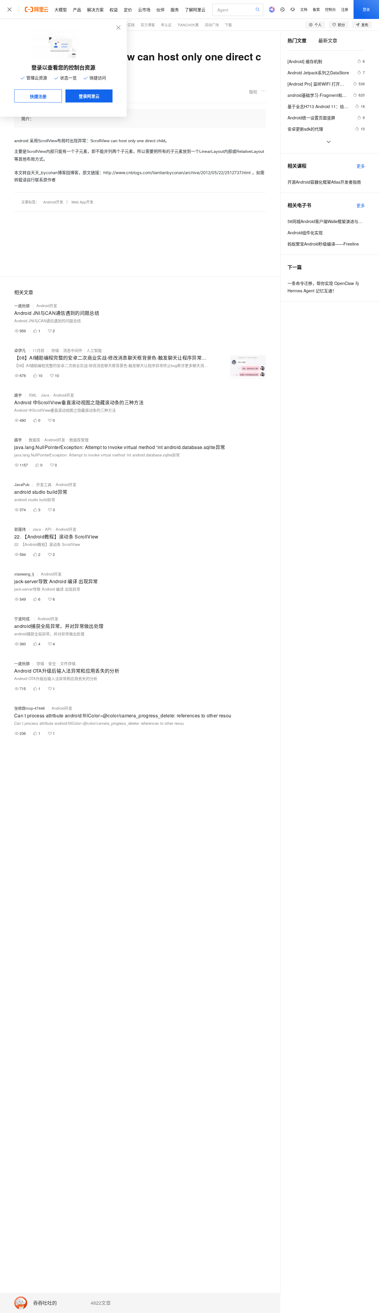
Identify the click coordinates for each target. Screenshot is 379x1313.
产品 (77, 9)
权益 (114, 9)
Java (45, 395)
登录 (366, 9)
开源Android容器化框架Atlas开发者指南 (324, 182)
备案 (316, 9)
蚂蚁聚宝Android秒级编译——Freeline (323, 244)
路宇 (18, 395)
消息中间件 (72, 350)
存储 (55, 350)
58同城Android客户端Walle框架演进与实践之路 (326, 221)
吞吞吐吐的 (45, 1303)
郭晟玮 (20, 529)
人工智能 (94, 350)
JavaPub (21, 484)
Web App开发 (82, 201)
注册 (344, 9)
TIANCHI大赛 (188, 24)
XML (33, 395)
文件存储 (68, 663)
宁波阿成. (22, 618)
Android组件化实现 (305, 232)
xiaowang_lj (24, 574)
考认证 (166, 24)
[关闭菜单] (9, 9)
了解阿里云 (195, 9)
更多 (360, 166)
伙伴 (160, 9)
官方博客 (148, 24)
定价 (128, 9)
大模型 (60, 9)
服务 (175, 9)
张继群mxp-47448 (29, 708)
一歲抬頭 (22, 305)
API (48, 529)
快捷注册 (38, 96)
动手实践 (128, 24)
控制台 (330, 9)
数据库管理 (79, 440)
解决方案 (95, 9)
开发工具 (44, 484)
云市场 (144, 9)
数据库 (34, 440)
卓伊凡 (20, 350)
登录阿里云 (89, 96)
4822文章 (101, 1303)
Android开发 (53, 201)
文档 (303, 9)
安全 (52, 663)
